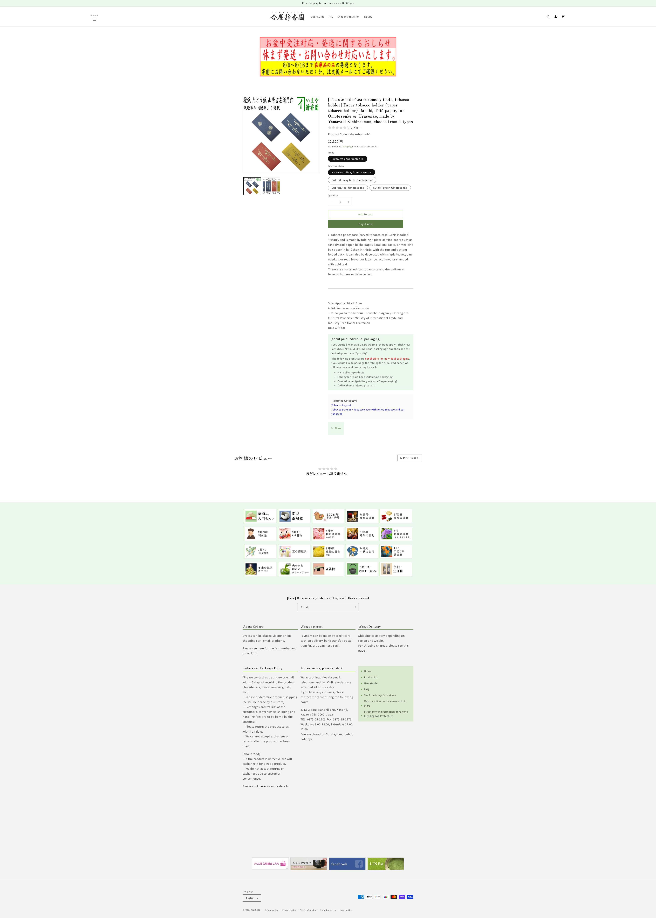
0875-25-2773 (342, 719)
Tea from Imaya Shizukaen (380, 695)
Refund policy (271, 910)
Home (367, 671)
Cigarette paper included (348, 159)
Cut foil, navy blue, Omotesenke (352, 180)
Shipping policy (328, 910)
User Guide (371, 683)
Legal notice (346, 910)
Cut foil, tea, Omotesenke (348, 187)
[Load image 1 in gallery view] (252, 186)
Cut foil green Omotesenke (390, 187)
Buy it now (366, 224)
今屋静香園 (255, 910)
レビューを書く (409, 457)
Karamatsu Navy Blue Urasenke (352, 172)
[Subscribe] (355, 607)
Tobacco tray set (341, 405)
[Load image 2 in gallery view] (271, 186)
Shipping (347, 146)
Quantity (333, 195)
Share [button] (337, 428)
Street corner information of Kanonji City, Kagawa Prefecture (386, 713)
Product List (371, 677)
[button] (95, 19)
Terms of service (308, 910)
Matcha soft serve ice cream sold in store (385, 703)
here (262, 786)
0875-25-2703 (316, 719)
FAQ (366, 689)
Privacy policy (289, 910)
